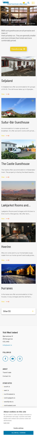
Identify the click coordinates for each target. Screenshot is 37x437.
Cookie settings (19, 428)
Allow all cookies (18, 432)
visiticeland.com (10, 405)
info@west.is (7, 345)
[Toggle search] (28, 3)
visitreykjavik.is (9, 398)
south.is (7, 386)
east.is (6, 390)
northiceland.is (9, 394)
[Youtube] (12, 358)
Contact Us (7, 376)
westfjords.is (8, 402)
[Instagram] (19, 358)
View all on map (16, 49)
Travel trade (7, 372)
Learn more (6, 423)
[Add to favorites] (33, 59)
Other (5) (7, 311)
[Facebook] (5, 358)
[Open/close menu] (33, 3)
